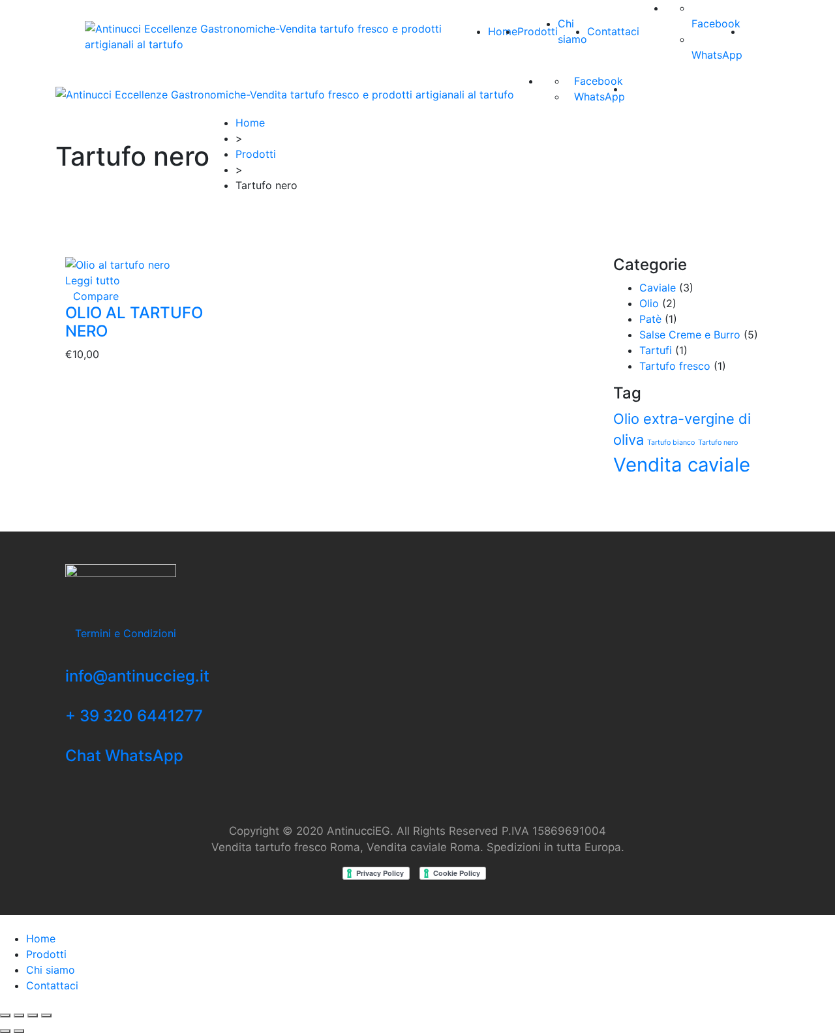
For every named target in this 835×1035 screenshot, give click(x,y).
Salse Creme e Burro (689, 334)
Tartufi (655, 350)
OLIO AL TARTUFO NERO (134, 322)
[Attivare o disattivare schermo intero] (32, 1015)
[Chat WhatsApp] (69, 738)
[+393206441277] (69, 699)
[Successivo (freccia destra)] (19, 1031)
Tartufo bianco (671, 442)
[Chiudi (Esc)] (5, 1015)
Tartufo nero (718, 442)
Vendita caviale (681, 464)
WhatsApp (599, 96)
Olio (649, 303)
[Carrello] (746, 31)
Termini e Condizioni (125, 633)
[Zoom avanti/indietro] (46, 1015)
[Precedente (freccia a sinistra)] (5, 1031)
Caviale (657, 287)
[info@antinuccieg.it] (69, 659)
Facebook (598, 80)
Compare (96, 296)
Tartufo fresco (674, 365)
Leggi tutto (92, 280)
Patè (650, 318)
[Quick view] (69, 296)
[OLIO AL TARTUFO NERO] (117, 263)
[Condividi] (19, 1015)
